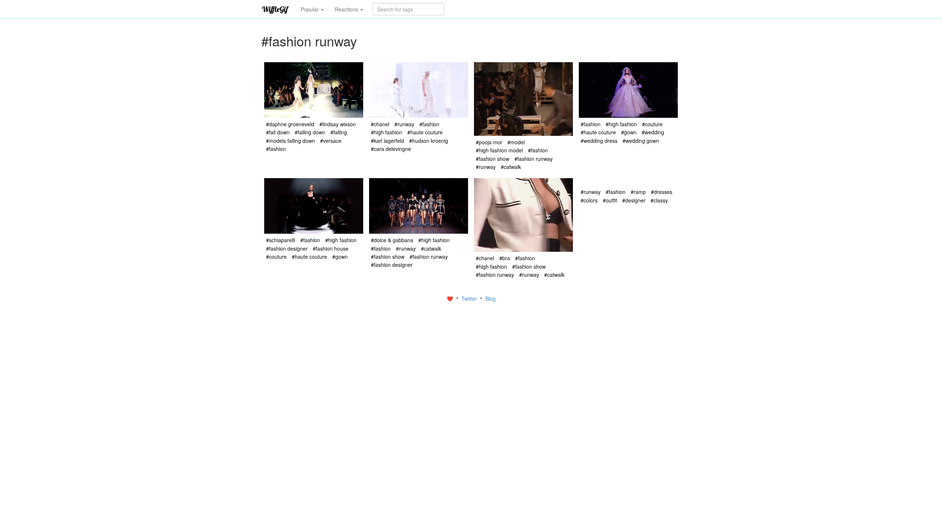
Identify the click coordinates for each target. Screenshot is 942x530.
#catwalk (511, 166)
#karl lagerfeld (387, 140)
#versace (330, 140)
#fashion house (330, 248)
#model (516, 142)
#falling (338, 132)
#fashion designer (287, 248)
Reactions (347, 9)
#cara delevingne (391, 148)
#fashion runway (533, 158)
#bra (504, 258)
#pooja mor (489, 142)
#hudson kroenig (428, 140)
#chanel (380, 124)
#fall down (278, 132)
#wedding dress (599, 140)
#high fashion (386, 132)
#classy (659, 200)
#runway (404, 124)
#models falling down (290, 140)
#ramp (638, 191)
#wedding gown (641, 140)
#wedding (653, 132)
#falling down (310, 132)
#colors (589, 200)
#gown (629, 132)
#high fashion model (499, 150)
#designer (633, 200)
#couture (652, 124)
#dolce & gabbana (392, 240)
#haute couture (425, 132)
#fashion (276, 148)
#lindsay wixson (337, 124)
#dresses (661, 191)
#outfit (610, 200)
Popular (310, 9)
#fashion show (492, 158)
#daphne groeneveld (290, 124)
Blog (490, 298)
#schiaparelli (280, 240)
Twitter (469, 298)
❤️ (450, 298)
